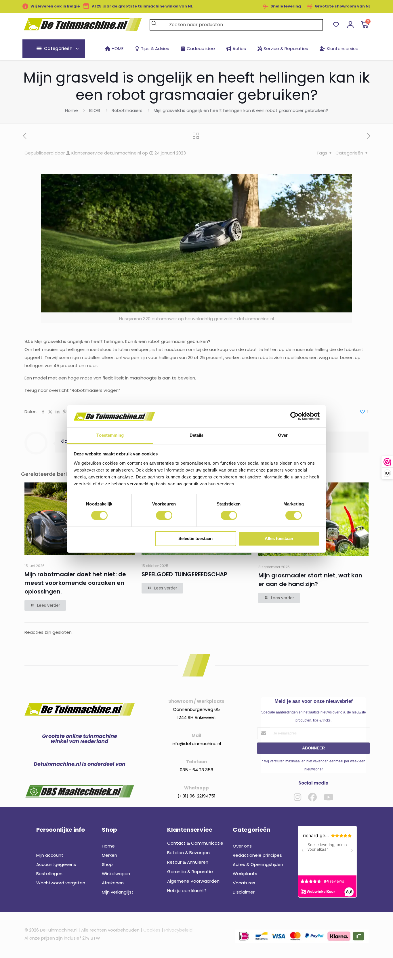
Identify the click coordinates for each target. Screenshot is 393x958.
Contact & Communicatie (195, 843)
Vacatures (244, 883)
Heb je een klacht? (187, 891)
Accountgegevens (56, 864)
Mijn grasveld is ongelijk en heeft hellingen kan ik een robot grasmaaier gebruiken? (241, 110)
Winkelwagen (116, 874)
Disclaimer (244, 892)
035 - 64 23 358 (196, 770)
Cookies (152, 930)
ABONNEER (313, 748)
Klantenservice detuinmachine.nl (106, 153)
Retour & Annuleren (187, 862)
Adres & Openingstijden (258, 864)
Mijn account (49, 855)
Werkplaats (245, 874)
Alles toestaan (279, 538)
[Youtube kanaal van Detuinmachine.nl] (328, 797)
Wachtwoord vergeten (60, 883)
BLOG (94, 110)
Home (71, 110)
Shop (107, 864)
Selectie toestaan (195, 538)
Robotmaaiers (127, 110)
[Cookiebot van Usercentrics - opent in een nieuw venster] (294, 416)
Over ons (242, 846)
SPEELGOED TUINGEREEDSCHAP (184, 574)
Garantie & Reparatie (190, 872)
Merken (109, 855)
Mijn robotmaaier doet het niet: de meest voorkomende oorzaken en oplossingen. (75, 583)
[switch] (164, 515)
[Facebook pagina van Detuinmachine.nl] (312, 797)
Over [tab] (283, 435)
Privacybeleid (178, 930)
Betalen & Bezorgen (188, 853)
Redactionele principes (257, 855)
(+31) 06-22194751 (196, 796)
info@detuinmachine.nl (196, 744)
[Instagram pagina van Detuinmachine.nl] (297, 797)
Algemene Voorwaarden (193, 881)
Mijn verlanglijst (117, 892)
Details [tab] (197, 435)
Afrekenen (113, 883)
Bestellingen (49, 874)
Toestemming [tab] (110, 435)
